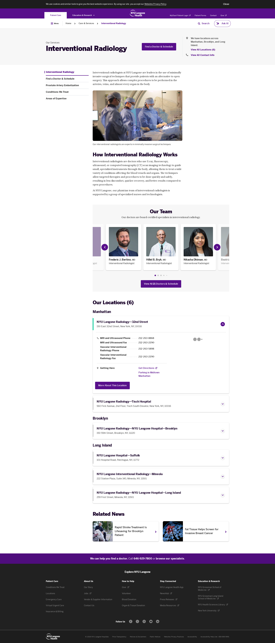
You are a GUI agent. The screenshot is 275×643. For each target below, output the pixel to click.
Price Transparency (119, 637)
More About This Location (112, 385)
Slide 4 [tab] (163, 275)
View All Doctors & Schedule (161, 283)
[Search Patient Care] (199, 23)
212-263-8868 (146, 338)
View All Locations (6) (203, 49)
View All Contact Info (202, 55)
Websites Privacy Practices (174, 637)
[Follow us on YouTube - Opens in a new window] (151, 621)
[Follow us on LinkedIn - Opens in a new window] (157, 621)
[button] (226, 4)
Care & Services (86, 23)
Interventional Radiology (113, 23)
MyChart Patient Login (179, 15)
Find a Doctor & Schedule (159, 46)
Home (68, 23)
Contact (213, 15)
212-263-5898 (146, 349)
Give (223, 15)
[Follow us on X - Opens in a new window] (137, 621)
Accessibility (192, 637)
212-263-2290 (146, 342)
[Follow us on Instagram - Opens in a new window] (144, 621)
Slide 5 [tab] (166, 275)
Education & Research (82, 15)
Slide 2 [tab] (158, 275)
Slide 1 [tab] (155, 275)
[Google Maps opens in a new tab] (198, 339)
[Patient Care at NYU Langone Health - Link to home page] (137, 13)
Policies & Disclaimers (138, 637)
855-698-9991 (224, 637)
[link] (123, 247)
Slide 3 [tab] (161, 275)
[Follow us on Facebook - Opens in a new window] (130, 621)
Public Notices (155, 637)
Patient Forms (200, 15)
